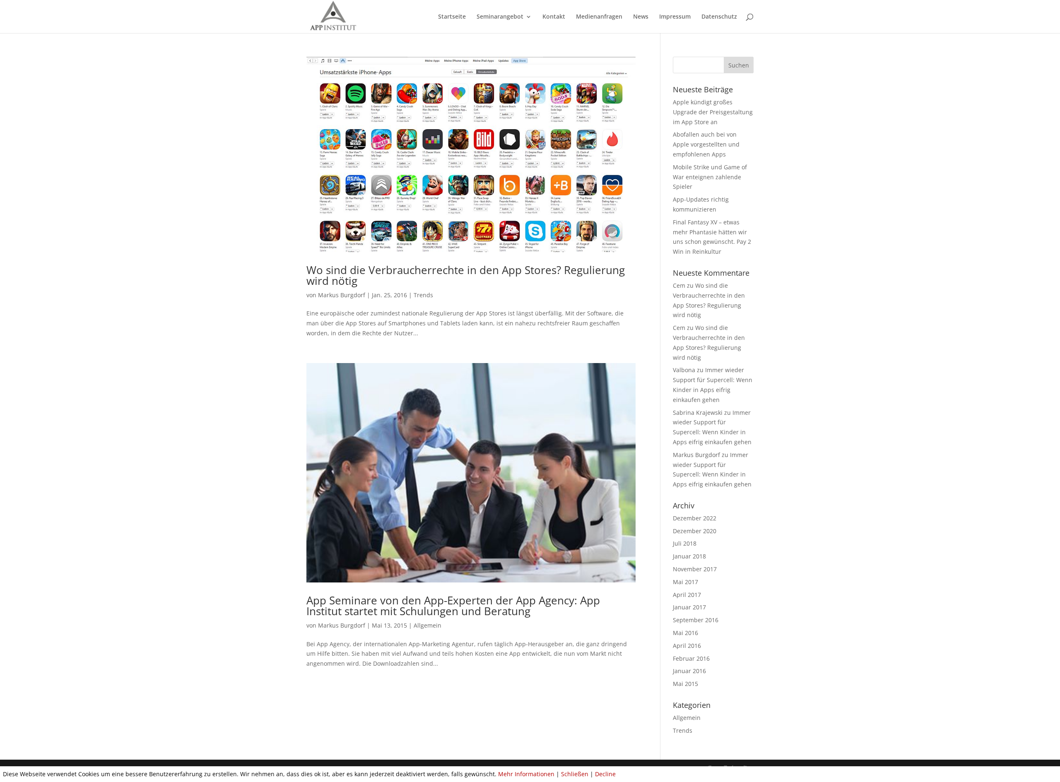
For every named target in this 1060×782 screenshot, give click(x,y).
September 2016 (695, 620)
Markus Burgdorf (341, 295)
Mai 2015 (685, 684)
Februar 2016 (691, 658)
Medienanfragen (599, 17)
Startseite (452, 17)
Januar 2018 (689, 556)
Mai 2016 (685, 633)
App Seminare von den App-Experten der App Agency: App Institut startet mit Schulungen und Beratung (453, 605)
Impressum (675, 17)
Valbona (684, 370)
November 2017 (695, 569)
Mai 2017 (685, 582)
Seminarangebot (500, 17)
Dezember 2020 (694, 531)
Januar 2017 (689, 607)
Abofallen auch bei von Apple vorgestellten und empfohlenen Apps (706, 144)
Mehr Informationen (526, 774)
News (640, 17)
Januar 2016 (689, 671)
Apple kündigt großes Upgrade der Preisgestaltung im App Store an (713, 112)
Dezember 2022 (694, 518)
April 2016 (687, 646)
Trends (423, 295)
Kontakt (553, 17)
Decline (605, 774)
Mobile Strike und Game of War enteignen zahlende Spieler (710, 177)
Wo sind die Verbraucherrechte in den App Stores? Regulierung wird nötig (465, 275)
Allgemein (427, 625)
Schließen (574, 774)
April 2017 (687, 595)
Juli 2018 (684, 543)
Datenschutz (719, 17)
